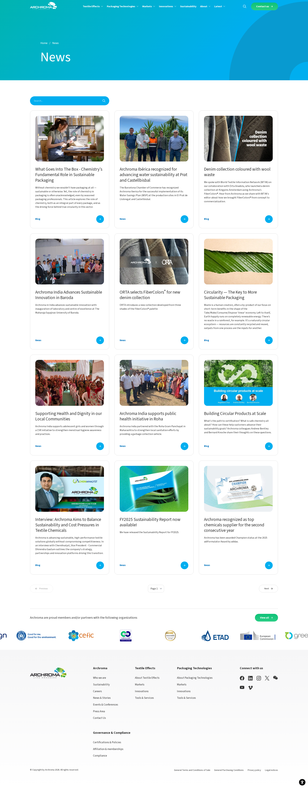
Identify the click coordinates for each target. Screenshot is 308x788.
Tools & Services (144, 698)
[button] (93, 6)
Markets (139, 685)
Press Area (99, 711)
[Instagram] (259, 678)
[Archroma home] (43, 6)
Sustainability (101, 685)
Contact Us (99, 718)
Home (43, 43)
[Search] (244, 6)
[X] (267, 678)
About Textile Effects (147, 678)
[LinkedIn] (250, 678)
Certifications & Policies (107, 742)
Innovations (142, 691)
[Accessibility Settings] (302, 782)
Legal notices (271, 770)
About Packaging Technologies (195, 678)
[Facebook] (242, 678)
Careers (97, 691)
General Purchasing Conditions (229, 770)
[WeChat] (275, 678)
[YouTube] (242, 687)
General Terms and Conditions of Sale (192, 770)
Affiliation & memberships (108, 749)
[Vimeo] (250, 688)
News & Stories (102, 698)
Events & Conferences (105, 705)
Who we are (99, 678)
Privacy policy (254, 770)
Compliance (100, 756)
